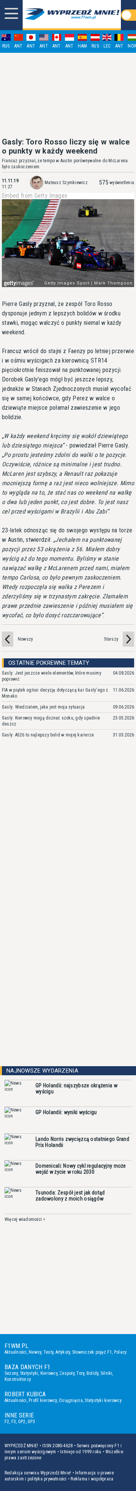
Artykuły (63, 1352)
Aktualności (16, 1352)
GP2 (22, 1421)
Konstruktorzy (18, 1379)
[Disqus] (68, 856)
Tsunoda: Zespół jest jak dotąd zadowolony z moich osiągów (70, 1196)
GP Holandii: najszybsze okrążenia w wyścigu (76, 1088)
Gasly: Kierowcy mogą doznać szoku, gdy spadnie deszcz (51, 721)
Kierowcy (48, 1373)
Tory (80, 1373)
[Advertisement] (68, 95)
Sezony (11, 1373)
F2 (7, 1421)
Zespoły (66, 1373)
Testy (48, 1352)
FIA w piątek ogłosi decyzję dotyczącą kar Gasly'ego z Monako (55, 693)
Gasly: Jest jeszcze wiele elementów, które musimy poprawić (51, 676)
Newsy (35, 1352)
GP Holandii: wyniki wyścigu (66, 1112)
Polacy (120, 1352)
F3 (13, 1421)
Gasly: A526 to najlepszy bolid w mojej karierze (48, 735)
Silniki (106, 1373)
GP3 (31, 1421)
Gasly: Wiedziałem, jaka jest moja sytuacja (43, 707)
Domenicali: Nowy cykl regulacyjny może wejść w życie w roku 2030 (81, 1169)
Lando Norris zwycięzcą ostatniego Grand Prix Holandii (82, 1142)
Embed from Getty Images (34, 196)
